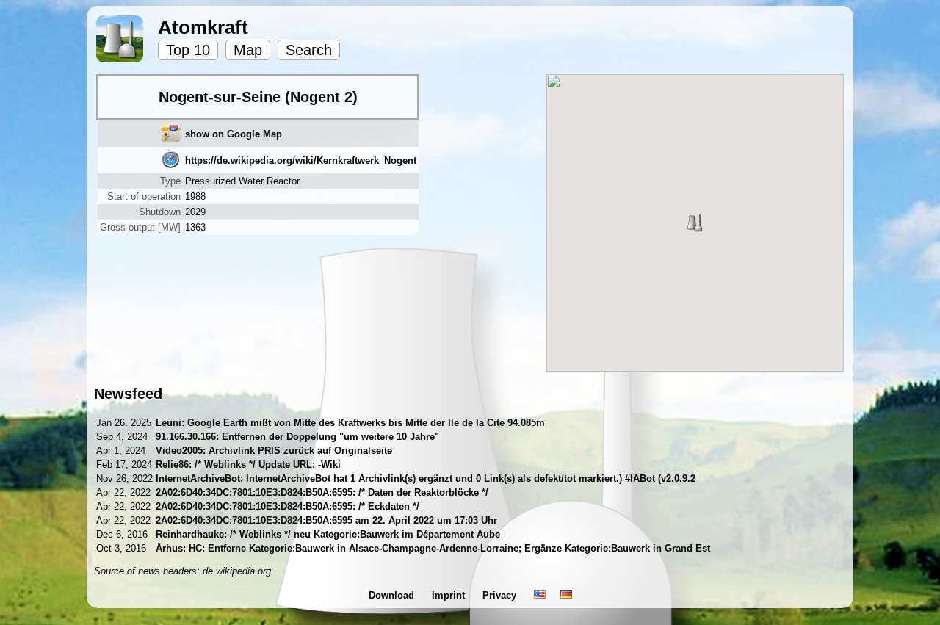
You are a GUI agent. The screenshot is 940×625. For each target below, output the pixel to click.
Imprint (450, 595)
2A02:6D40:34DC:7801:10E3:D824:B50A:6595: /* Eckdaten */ (287, 506)
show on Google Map (233, 134)
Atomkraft (203, 27)
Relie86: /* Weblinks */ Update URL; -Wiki (248, 464)
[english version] (540, 595)
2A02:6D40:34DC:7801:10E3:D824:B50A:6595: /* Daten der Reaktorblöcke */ (322, 492)
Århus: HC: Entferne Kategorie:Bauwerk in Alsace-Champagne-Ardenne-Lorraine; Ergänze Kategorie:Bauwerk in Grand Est (433, 548)
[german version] (566, 595)
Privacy (500, 595)
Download (393, 595)
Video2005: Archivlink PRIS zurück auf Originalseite (274, 450)
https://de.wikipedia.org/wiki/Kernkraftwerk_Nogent (300, 160)
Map (248, 50)
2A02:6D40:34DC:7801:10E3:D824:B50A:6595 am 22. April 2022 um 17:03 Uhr (326, 520)
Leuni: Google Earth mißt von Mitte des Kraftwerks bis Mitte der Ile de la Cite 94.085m (350, 422)
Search (309, 50)
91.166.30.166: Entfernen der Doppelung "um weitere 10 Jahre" (297, 436)
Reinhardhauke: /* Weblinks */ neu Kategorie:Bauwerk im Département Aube (328, 534)
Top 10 (188, 50)
